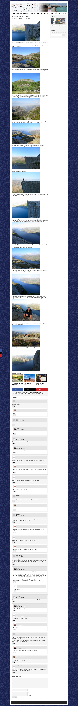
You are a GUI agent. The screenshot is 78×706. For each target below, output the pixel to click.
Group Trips (19, 13)
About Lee (25, 13)
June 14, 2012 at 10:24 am (20, 478)
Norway (27, 392)
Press (59, 13)
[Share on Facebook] (1, 350)
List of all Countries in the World (48, 13)
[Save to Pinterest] (1, 355)
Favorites (23, 392)
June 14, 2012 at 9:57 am (20, 458)
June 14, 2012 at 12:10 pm (20, 556)
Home (13, 13)
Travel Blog (36, 13)
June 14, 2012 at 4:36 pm (20, 606)
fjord (23, 393)
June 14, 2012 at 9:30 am (20, 439)
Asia (35, 2)
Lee (17, 409)
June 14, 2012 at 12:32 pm (20, 429)
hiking (26, 393)
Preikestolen (37, 393)
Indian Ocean (47, 2)
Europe (12, 2)
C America (22, 2)
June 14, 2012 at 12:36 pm (20, 527)
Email (29, 692)
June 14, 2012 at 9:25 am (20, 420)
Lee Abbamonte (39, 7)
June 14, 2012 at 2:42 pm (20, 597)
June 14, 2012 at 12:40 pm (20, 569)
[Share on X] (1, 353)
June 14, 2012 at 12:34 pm (20, 467)
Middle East (52, 2)
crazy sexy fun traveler (20, 656)
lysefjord (30, 393)
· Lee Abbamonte (40, 702)
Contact (64, 13)
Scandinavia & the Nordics (34, 392)
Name (29, 690)
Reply (14, 406)
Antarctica (62, 2)
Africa (37, 2)
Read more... (53, 30)
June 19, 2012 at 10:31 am (20, 648)
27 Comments (28, 18)
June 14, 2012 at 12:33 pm (20, 448)
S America (26, 2)
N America (17, 2)
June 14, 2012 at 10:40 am (20, 496)
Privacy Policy (46, 702)
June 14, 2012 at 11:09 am (20, 515)
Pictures (31, 13)
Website (29, 695)
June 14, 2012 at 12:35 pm (20, 505)
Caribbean (42, 2)
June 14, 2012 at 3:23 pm (20, 616)
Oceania (57, 2)
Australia (31, 2)
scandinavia (43, 393)
